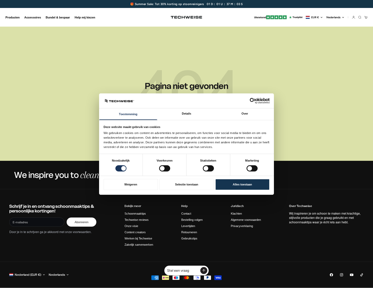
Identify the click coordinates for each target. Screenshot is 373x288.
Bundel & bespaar (58, 17)
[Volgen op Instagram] (341, 275)
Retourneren (189, 232)
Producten (12, 17)
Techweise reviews (137, 219)
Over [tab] (244, 113)
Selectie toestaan (186, 184)
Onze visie (131, 226)
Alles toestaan (242, 184)
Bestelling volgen (192, 219)
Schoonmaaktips (135, 213)
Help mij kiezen (85, 17)
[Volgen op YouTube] (352, 275)
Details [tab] (186, 113)
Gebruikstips (189, 238)
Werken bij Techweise (138, 238)
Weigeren (130, 184)
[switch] (164, 168)
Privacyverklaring (242, 226)
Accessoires (32, 17)
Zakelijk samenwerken (139, 244)
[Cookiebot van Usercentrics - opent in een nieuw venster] (253, 101)
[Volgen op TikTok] (362, 275)
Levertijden (188, 226)
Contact (186, 213)
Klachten (236, 213)
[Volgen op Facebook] (331, 275)
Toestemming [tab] (128, 114)
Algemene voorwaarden (246, 219)
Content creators (135, 232)
